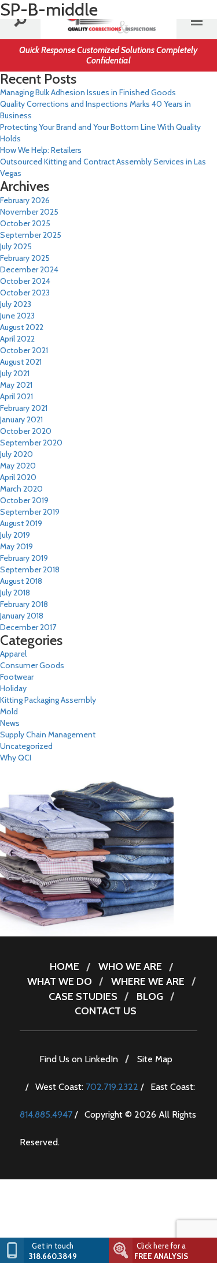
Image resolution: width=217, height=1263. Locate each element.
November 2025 (29, 212)
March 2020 (21, 489)
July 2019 (15, 535)
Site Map (154, 1059)
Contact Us (106, 1011)
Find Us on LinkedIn (78, 1059)
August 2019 (21, 523)
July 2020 (16, 454)
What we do (59, 981)
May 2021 (16, 385)
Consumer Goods (32, 665)
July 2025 (16, 246)
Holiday (13, 688)
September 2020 (31, 442)
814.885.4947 (46, 1114)
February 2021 (23, 408)
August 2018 (21, 581)
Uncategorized (26, 746)
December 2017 (28, 627)
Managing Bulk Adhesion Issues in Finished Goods (88, 92)
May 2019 (16, 546)
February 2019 (24, 558)
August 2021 (21, 362)
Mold (9, 711)
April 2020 (18, 477)
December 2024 (29, 269)
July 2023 (15, 304)
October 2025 (25, 223)
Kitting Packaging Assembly (48, 700)
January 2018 (21, 615)
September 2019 (30, 512)
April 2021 (16, 396)
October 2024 (25, 281)
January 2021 (21, 419)
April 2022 (17, 338)
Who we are (130, 966)
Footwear (17, 677)
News (10, 723)
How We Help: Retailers (41, 150)
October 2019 (24, 500)
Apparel (13, 654)
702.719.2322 (112, 1086)
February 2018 (24, 604)
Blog (150, 996)
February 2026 (25, 200)
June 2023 (17, 315)
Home (64, 966)
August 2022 (21, 327)
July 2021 (15, 373)
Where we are (148, 981)
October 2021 (24, 350)
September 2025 (30, 235)
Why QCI (15, 757)
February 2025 (25, 258)
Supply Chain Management (47, 734)
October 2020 (26, 431)
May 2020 (18, 465)
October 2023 (25, 292)
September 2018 (30, 569)
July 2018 (15, 592)
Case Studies (83, 996)
